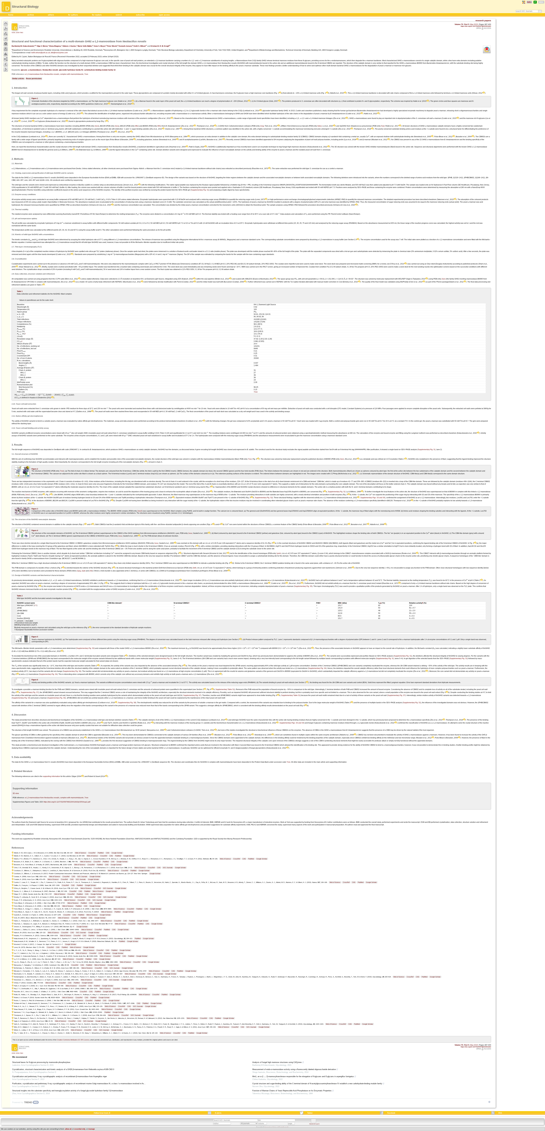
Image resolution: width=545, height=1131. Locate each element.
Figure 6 (35, 680)
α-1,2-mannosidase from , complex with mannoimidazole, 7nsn (56, 74)
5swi (383, 126)
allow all (68, 1129)
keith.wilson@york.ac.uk (40, 53)
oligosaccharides (63, 61)
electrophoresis (194, 825)
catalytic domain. (349, 484)
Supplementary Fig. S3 (85, 648)
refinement (484, 822)
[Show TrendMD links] (489, 1102)
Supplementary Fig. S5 (303, 586)
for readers (97, 15)
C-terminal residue (143, 474)
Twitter (310, 1113)
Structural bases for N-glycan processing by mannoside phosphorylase (41, 1062)
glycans (24, 70)
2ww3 (27, 495)
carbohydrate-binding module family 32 (100, 70)
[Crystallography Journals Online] (524, 2)
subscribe (140, 15)
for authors (73, 15)
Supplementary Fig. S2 (336, 492)
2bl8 (194, 568)
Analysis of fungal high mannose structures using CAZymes (277, 1062)
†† (36, 605)
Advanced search (314, 1124)
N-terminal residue (119, 474)
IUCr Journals (168, 867)
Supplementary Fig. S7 (29, 692)
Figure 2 (35, 469)
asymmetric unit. (52, 481)
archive (30, 15)
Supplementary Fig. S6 (72, 671)
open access (164, 15)
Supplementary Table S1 (224, 689)
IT (535, 2)
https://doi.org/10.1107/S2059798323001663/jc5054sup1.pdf (66, 802)
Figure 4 (35, 531)
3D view (16, 793)
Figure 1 (35, 98)
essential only (79, 1129)
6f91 (159, 126)
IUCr (529, 2)
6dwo (319, 126)
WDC (541, 2)
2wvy (117, 126)
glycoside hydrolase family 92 (71, 70)
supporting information (51, 776)
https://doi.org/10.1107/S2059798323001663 (476, 26)
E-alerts (218, 1113)
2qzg (79, 571)
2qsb (83, 571)
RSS (500, 1113)
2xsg (262, 126)
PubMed (100, 853)
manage (91, 1129)
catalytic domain (199, 471)
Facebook (391, 1113)
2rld (90, 571)
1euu (190, 533)
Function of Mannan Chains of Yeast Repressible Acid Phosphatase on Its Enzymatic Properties (292, 1091)
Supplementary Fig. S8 (127, 703)
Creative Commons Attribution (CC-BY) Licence (73, 1040)
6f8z (136, 126)
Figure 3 (35, 509)
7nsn (256, 392)
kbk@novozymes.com (59, 53)
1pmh (278, 553)
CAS (107, 853)
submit (119, 15)
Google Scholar (117, 853)
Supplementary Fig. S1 (200, 190)
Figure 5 (35, 637)
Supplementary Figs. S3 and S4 (372, 498)
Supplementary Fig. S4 (317, 668)
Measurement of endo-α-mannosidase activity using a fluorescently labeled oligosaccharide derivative (294, 1069)
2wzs (444, 279)
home (11, 15)
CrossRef (92, 853)
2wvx (97, 126)
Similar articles (18, 79)
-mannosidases (35, 70)
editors (51, 15)
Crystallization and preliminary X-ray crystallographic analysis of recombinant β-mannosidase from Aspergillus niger (59, 1076)
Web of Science (80, 853)
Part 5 (466, 24)
